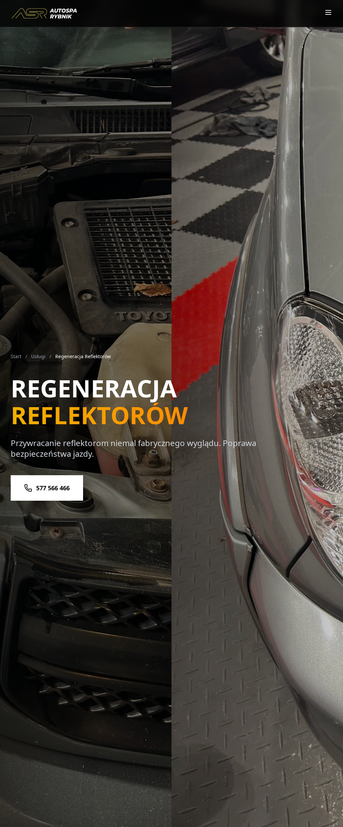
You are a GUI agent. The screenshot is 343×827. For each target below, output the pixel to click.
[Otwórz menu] (328, 12)
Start (16, 356)
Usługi (38, 356)
